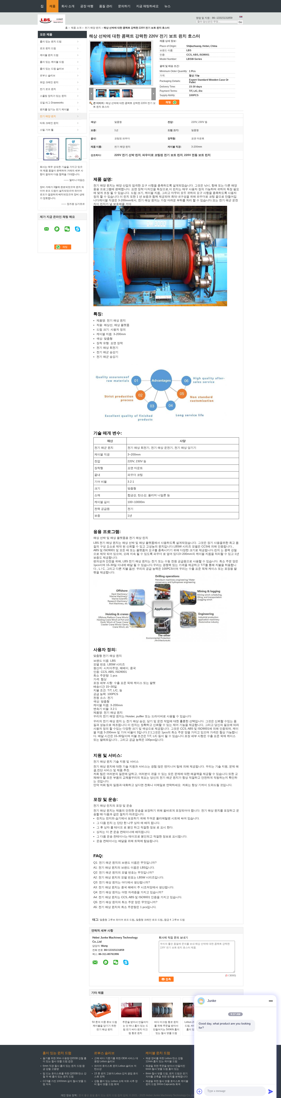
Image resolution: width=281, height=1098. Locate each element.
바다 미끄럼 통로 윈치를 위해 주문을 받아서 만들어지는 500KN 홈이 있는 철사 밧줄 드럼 (166, 1028)
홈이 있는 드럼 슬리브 (52, 68)
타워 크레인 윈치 (49, 123)
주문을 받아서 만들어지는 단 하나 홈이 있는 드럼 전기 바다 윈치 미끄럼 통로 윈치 (135, 1028)
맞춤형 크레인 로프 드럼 (149, 919)
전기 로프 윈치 (48, 89)
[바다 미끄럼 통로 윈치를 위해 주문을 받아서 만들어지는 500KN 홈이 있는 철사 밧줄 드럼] (166, 1010)
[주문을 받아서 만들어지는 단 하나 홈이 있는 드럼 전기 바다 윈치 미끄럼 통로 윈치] (135, 1010)
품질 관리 (105, 6)
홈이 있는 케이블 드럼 (52, 62)
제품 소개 (76, 27)
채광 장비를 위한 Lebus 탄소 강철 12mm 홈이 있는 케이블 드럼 (164, 1060)
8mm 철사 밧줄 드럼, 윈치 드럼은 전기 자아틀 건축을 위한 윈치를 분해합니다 (167, 1075)
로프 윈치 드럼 (48, 48)
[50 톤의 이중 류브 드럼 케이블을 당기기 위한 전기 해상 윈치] (104, 1010)
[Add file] (199, 1091)
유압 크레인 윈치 (49, 82)
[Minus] (270, 1000)
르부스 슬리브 (47, 75)
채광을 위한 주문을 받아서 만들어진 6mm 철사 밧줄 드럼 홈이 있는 (165, 1067)
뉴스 (167, 6)
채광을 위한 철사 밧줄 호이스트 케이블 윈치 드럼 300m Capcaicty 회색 (167, 1083)
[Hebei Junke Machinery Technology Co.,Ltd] (51, 20)
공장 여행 (86, 6)
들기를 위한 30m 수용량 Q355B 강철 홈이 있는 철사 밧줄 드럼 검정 (64, 1060)
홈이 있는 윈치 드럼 (51, 41)
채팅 (169, 102)
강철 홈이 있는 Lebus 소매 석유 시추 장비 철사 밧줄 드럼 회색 (116, 1083)
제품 (52, 6)
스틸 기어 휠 (46, 129)
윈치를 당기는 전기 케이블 (54, 109)
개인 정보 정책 (69, 1095)
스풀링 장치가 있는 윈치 (53, 95)
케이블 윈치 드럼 (49, 55)
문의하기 (124, 6)
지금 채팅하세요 (147, 6)
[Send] (270, 1091)
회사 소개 (67, 6)
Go (240, 22)
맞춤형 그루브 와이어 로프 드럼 (117, 919)
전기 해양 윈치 (93, 27)
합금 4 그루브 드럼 (174, 919)
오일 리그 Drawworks (52, 102)
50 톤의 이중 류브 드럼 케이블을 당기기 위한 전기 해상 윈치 (104, 1026)
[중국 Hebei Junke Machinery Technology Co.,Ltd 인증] (51, 149)
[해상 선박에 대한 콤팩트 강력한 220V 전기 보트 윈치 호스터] (121, 64)
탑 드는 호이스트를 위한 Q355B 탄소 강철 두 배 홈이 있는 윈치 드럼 (64, 1075)
